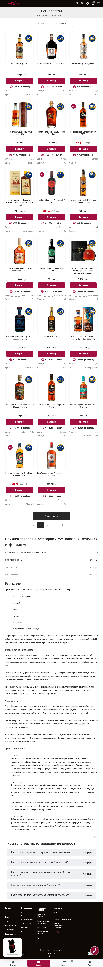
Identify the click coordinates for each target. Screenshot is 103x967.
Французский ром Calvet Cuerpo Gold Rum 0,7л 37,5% (83, 201)
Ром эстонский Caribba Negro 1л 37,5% (83, 133)
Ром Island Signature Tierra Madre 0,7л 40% (51, 269)
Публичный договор (41, 916)
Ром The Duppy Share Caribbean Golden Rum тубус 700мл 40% (83, 337)
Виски (7, 917)
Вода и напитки (10, 934)
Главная (38, 16)
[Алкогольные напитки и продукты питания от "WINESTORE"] (14, 3)
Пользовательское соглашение (43, 922)
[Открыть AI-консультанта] (12, 947)
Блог (22, 932)
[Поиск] (77, 3)
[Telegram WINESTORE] (87, 3)
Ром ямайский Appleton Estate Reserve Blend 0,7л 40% (20, 269)
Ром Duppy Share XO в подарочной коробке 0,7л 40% (20, 337)
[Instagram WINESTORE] (82, 3)
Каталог (46, 16)
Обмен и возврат (27, 919)
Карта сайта (41, 927)
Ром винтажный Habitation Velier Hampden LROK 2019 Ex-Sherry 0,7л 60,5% (19, 202)
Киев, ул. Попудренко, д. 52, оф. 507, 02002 (60, 925)
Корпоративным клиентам (42, 933)
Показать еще (51, 516)
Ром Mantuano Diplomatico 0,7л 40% (51, 64)
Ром (66, 16)
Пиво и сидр (9, 930)
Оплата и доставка (24, 914)
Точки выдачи (26, 923)
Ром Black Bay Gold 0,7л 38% (83, 64)
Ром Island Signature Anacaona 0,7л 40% (51, 201)
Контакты (24, 928)
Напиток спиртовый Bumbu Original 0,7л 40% (51, 133)
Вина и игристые (10, 925)
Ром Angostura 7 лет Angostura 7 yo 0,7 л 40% (51, 474)
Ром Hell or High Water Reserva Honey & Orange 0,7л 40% (19, 406)
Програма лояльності (41, 939)
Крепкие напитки (57, 16)
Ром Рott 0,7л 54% (51, 336)
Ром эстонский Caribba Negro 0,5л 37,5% (51, 406)
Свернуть (93, 836)
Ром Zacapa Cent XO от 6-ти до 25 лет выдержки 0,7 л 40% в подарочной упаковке (83, 270)
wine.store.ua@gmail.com (60, 919)
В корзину (19, 80)
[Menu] (98, 3)
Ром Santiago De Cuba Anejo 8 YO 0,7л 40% (83, 406)
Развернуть (87, 852)
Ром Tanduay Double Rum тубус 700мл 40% (20, 133)
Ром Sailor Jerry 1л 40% (20, 64)
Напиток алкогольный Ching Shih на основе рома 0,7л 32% (19, 474)
